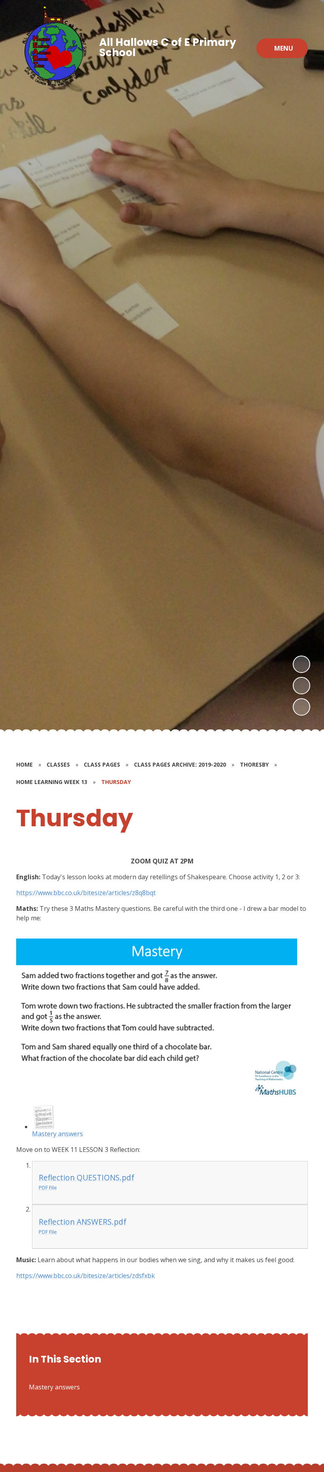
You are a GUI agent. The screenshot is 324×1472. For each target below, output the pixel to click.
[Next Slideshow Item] (301, 664)
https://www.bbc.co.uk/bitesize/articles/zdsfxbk (85, 1275)
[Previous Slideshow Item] (301, 685)
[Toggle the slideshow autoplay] (301, 707)
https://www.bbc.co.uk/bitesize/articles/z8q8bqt (86, 892)
